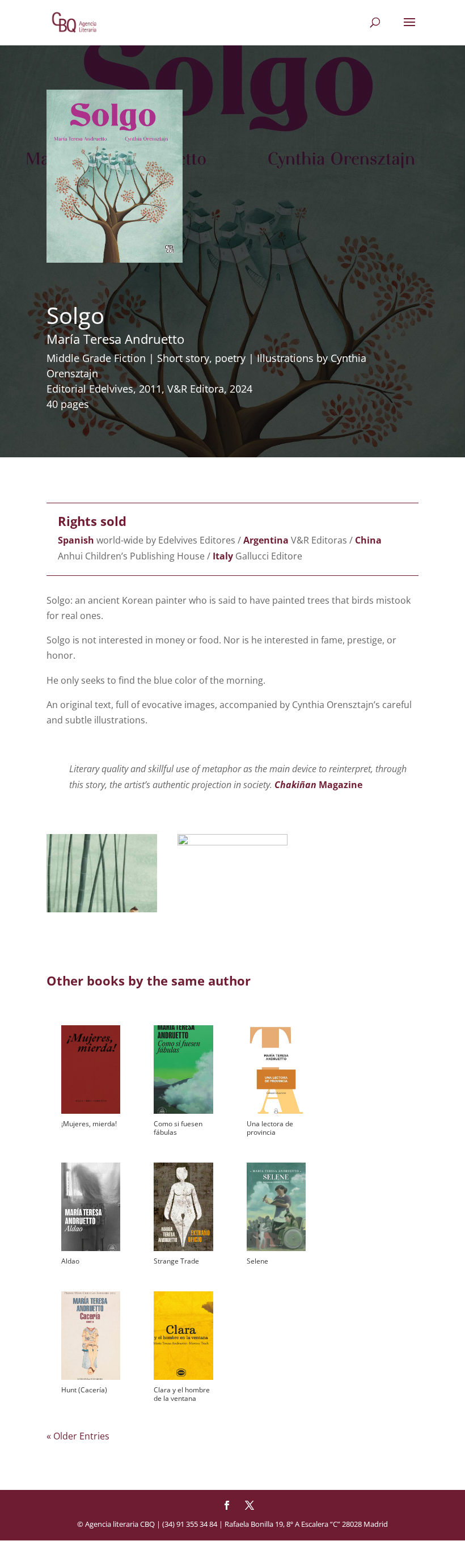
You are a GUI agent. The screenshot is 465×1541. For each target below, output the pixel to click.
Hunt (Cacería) (84, 1390)
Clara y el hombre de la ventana (182, 1394)
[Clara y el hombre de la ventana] (183, 1335)
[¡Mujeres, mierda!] (90, 1069)
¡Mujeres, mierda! (89, 1124)
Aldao (70, 1261)
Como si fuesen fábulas (178, 1128)
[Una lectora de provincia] (276, 1069)
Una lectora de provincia (270, 1128)
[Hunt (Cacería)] (90, 1335)
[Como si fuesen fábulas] (183, 1069)
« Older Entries (77, 1436)
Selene (257, 1261)
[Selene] (276, 1207)
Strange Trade (176, 1261)
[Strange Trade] (183, 1207)
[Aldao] (90, 1207)
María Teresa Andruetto (115, 338)
